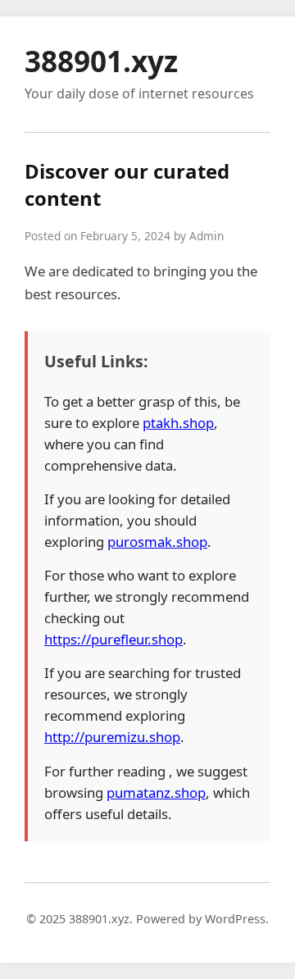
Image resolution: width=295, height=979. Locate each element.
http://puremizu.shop (112, 736)
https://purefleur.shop (113, 639)
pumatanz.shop (156, 792)
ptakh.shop (178, 422)
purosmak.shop (157, 541)
